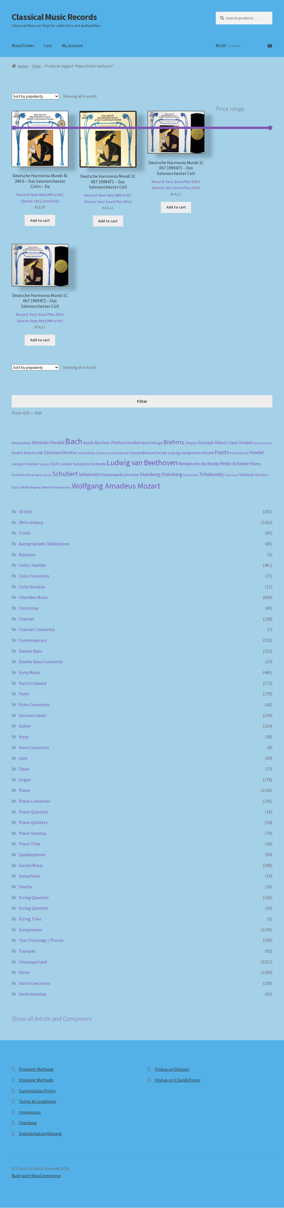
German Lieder (33, 715)
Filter (142, 401)
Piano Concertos (34, 801)
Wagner (34, 487)
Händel (256, 452)
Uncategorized (33, 962)
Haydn (222, 452)
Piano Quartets (33, 812)
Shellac (26, 886)
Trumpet (27, 951)
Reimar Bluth (43, 475)
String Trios (30, 919)
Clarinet (26, 619)
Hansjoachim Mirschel (197, 453)
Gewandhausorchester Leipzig (155, 452)
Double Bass (21, 453)
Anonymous (21, 442)
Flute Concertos (34, 704)
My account (72, 45)
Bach (73, 441)
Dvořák (37, 453)
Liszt (54, 463)
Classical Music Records (54, 16)
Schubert (65, 474)
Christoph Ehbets (212, 442)
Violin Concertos (34, 983)
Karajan (44, 464)
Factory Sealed (32, 683)
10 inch (25, 511)
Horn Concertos (34, 747)
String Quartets (34, 897)
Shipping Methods (36, 1080)
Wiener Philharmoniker (56, 487)
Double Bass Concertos (41, 661)
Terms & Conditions (37, 1101)
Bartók (88, 443)
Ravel (30, 475)
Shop (36, 65)
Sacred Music (31, 865)
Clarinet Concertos (37, 629)
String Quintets (34, 908)
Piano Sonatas (32, 833)
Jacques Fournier (25, 464)
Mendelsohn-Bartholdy (199, 463)
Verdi (24, 487)
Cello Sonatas (32, 586)
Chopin (190, 443)
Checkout (28, 1122)
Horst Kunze (239, 453)
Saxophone (29, 876)
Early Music (29, 672)
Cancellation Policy (37, 1090)
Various (246, 474)
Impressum (29, 1112)
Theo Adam (231, 475)
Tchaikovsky (211, 474)
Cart (48, 45)
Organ (25, 779)
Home (23, 65)
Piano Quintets (33, 822)
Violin (24, 972)
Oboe (24, 769)
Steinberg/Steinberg (161, 474)
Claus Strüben (240, 442)
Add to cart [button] (40, 220)
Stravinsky (191, 475)
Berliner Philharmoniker (118, 442)
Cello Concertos (34, 576)
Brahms (173, 442)
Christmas (29, 608)
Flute (24, 693)
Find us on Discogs (172, 1069)
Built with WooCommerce (36, 1175)
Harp (23, 736)
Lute (23, 758)
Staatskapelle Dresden (120, 474)
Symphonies (30, 929)
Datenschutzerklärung (40, 1133)
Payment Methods (36, 1069)
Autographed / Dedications (44, 543)
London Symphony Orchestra (83, 464)
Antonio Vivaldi (48, 442)
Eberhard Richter (60, 452)
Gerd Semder (120, 453)
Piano (255, 463)
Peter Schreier (234, 464)
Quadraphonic (32, 854)
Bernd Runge (152, 443)
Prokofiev (19, 474)
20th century (31, 522)
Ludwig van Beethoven (142, 462)
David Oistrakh (263, 443)
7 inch (24, 533)
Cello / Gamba (32, 565)
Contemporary (33, 640)
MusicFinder (23, 45)
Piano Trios (29, 843)
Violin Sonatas (32, 994)
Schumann (89, 474)
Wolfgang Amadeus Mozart (116, 486)
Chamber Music (33, 597)
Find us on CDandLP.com (177, 1080)
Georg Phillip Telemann (94, 453)
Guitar (25, 726)
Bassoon (27, 554)
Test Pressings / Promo (41, 940)
